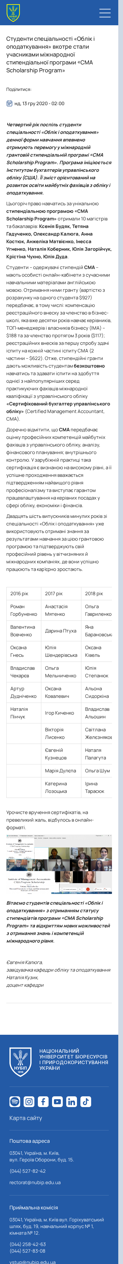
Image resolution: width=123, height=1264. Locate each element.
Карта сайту (25, 1118)
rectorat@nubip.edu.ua (35, 1182)
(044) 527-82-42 (27, 1171)
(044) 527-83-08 (27, 1251)
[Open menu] (105, 13)
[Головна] (13, 13)
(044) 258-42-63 (27, 1244)
